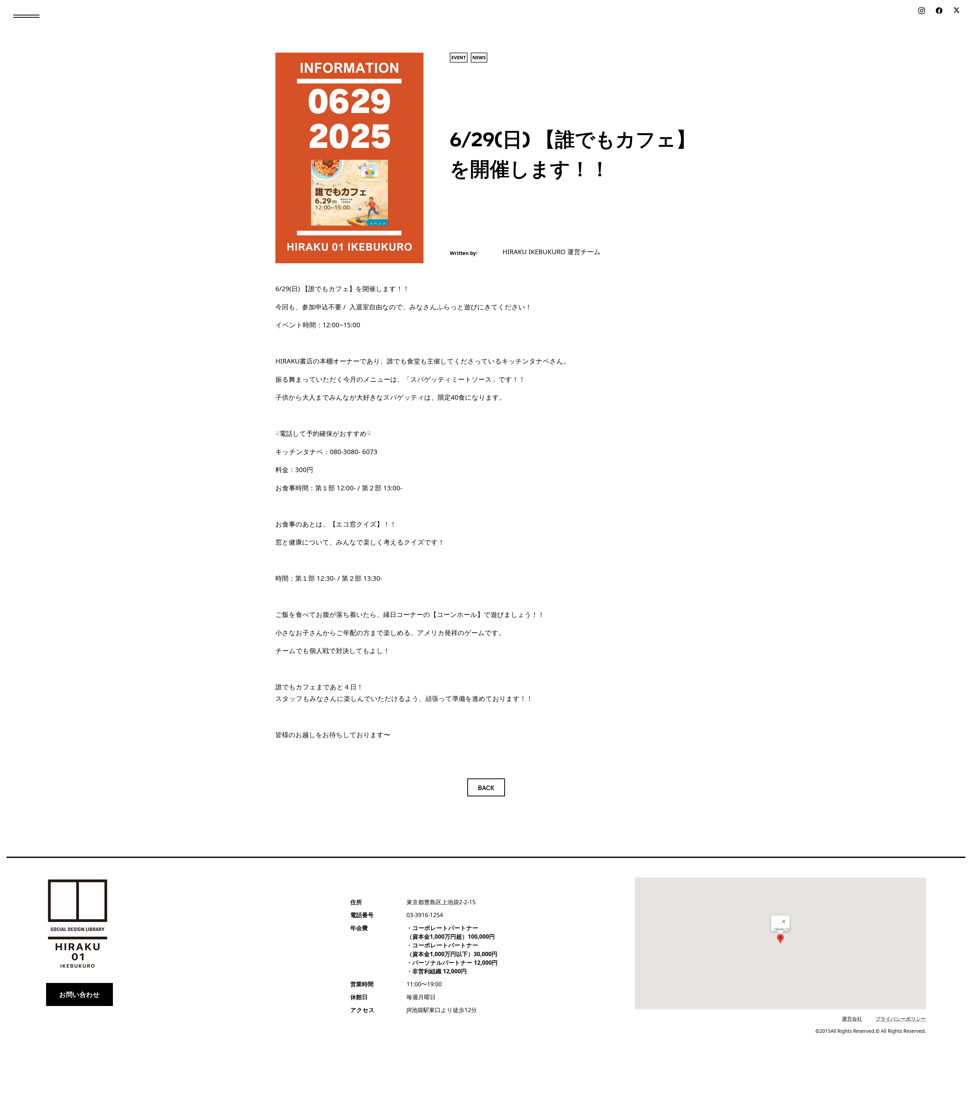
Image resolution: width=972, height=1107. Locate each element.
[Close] (784, 921)
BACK (486, 787)
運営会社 (852, 1018)
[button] (26, 16)
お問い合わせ (79, 994)
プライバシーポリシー (900, 1018)
